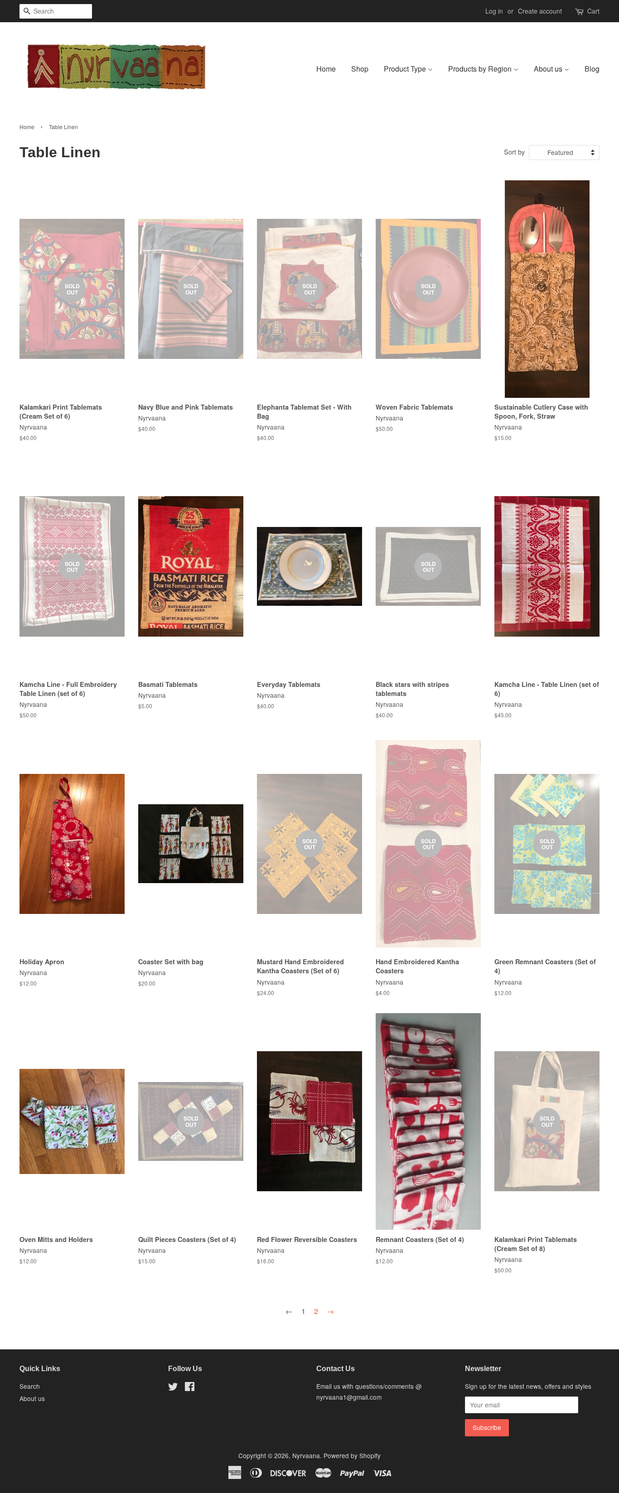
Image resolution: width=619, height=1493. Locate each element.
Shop (359, 68)
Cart (593, 10)
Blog (592, 68)
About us (549, 68)
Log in (494, 10)
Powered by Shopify (352, 1455)
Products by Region (480, 68)
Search (29, 1386)
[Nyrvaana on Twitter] (173, 1387)
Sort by (514, 151)
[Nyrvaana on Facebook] (189, 1387)
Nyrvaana (306, 1455)
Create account (540, 10)
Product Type (406, 68)
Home (326, 68)
